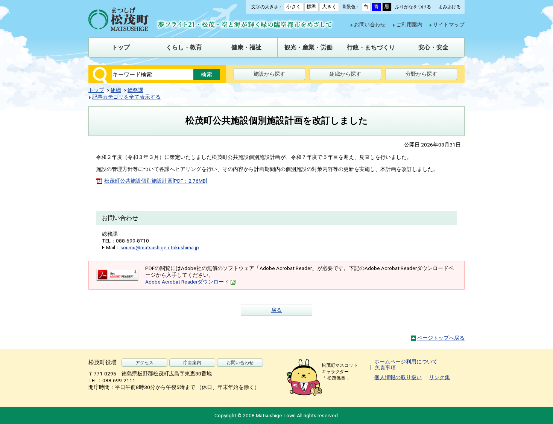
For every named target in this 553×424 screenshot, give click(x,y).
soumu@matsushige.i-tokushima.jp (159, 247)
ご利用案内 (409, 24)
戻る (276, 310)
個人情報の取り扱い (398, 377)
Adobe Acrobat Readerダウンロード (187, 282)
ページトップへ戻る (441, 338)
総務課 (135, 90)
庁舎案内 (192, 362)
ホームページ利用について (406, 361)
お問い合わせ (370, 24)
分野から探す (421, 74)
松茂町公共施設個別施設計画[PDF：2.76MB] (155, 181)
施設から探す (269, 74)
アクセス (144, 362)
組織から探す (345, 74)
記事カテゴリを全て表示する (126, 97)
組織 (116, 90)
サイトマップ (449, 24)
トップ (96, 90)
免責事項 (385, 368)
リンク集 (439, 377)
